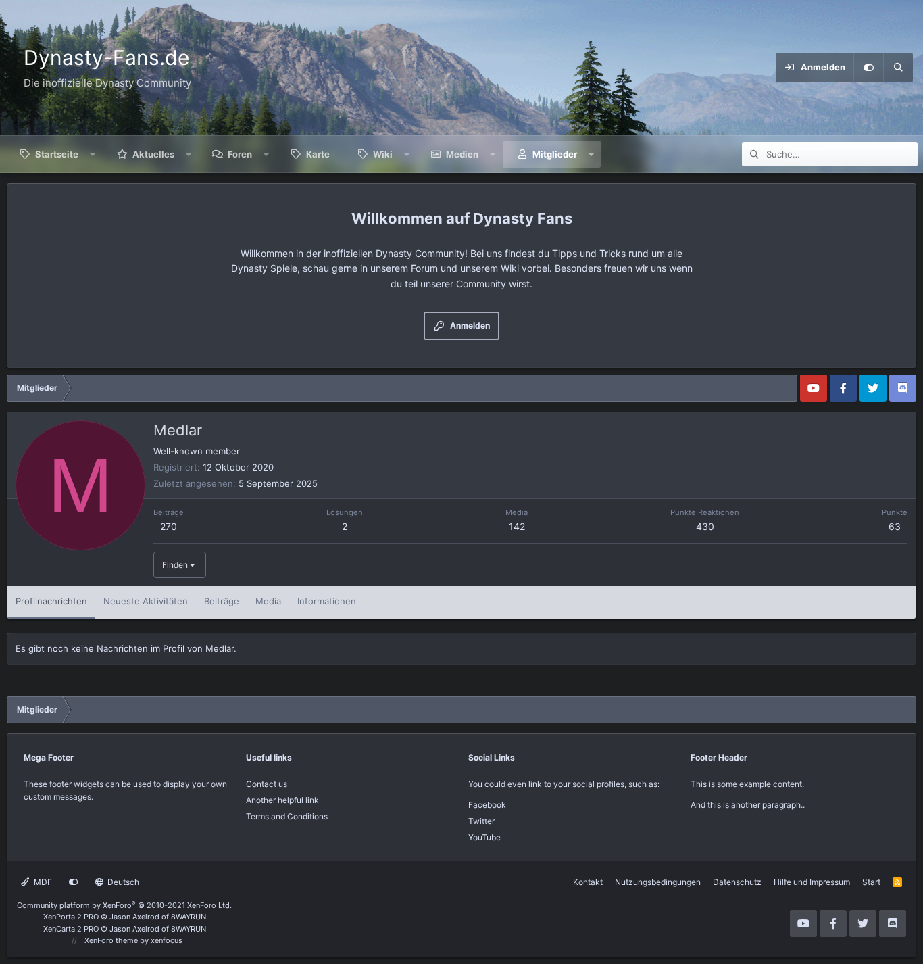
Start (871, 882)
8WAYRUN (188, 916)
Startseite (56, 154)
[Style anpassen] (868, 67)
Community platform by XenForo (124, 905)
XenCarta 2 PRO (71, 929)
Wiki (383, 154)
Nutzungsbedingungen (658, 882)
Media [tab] (268, 601)
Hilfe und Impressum (812, 882)
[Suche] (898, 67)
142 (517, 526)
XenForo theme (111, 940)
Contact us (266, 784)
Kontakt (588, 882)
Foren (240, 154)
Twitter (481, 821)
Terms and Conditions (287, 816)
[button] (93, 154)
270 (168, 526)
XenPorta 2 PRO (71, 916)
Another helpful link (282, 800)
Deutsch (122, 882)
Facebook (487, 805)
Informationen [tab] (326, 601)
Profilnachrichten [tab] (51, 601)
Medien (462, 154)
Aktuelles (153, 154)
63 (895, 526)
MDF (42, 882)
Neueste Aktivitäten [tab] (145, 601)
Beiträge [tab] (221, 601)
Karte (318, 154)
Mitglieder (554, 154)
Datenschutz (737, 882)
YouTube (484, 837)
